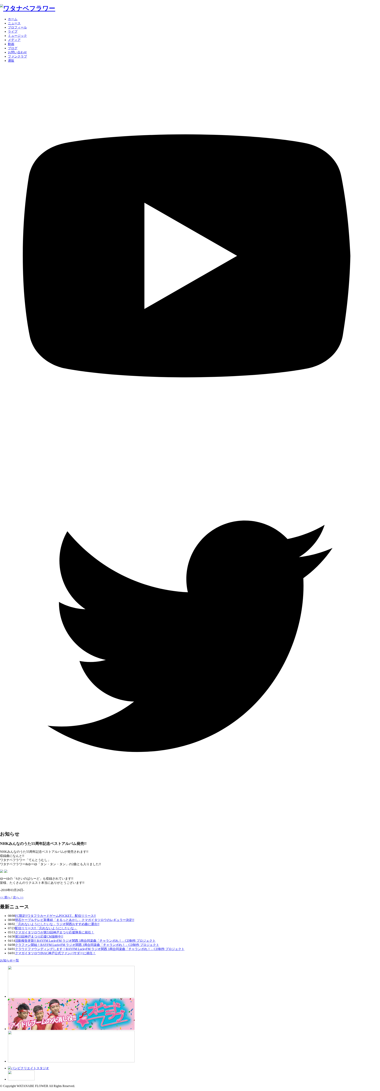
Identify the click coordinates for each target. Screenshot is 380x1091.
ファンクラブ (17, 56)
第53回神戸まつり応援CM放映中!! (39, 936)
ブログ (12, 48)
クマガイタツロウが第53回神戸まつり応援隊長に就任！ (54, 932)
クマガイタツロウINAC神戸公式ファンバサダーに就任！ (55, 953)
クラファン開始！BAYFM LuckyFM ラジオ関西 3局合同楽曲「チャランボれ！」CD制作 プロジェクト (87, 944)
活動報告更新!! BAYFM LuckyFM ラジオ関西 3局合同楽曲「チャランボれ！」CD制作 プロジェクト (85, 940)
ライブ (12, 31)
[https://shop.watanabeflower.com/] (71, 1061)
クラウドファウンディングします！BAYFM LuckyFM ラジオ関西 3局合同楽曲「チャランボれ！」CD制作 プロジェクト (99, 949)
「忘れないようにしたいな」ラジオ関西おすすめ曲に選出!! (57, 924)
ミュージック (17, 35)
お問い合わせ (17, 52)
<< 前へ (5, 897)
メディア (14, 40)
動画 (11, 44)
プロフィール (17, 27)
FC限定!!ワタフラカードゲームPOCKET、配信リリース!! (55, 915)
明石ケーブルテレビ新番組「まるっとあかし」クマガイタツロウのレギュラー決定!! (74, 920)
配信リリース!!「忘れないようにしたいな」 (46, 928)
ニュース (14, 23)
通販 (11, 60)
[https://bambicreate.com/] (28, 1068)
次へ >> (18, 897)
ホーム (12, 19)
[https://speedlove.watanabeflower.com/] (71, 1028)
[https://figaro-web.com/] (21, 1079)
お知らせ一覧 (9, 960)
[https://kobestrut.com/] (71, 996)
